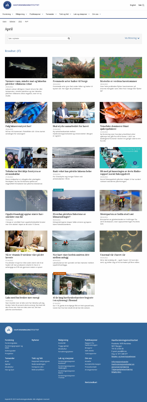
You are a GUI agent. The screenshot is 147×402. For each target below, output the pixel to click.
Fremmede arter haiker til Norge (70, 81)
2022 (20, 21)
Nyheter (12, 21)
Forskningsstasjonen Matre (66, 372)
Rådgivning (63, 340)
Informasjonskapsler (119, 361)
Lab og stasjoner (66, 358)
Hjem (4, 21)
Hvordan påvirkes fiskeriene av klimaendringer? (69, 215)
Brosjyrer (88, 348)
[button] (141, 5)
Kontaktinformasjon (93, 364)
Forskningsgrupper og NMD (14, 347)
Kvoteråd (61, 343)
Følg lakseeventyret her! (18, 126)
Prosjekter (9, 353)
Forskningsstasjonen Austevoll (66, 362)
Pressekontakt (91, 367)
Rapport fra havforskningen (91, 344)
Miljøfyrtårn (116, 372)
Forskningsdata (11, 343)
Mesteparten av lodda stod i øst (117, 214)
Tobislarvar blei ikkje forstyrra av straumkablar (23, 172)
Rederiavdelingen (38, 364)
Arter (7, 361)
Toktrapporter (90, 353)
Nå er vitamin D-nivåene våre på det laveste (24, 256)
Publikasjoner (91, 340)
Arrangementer (91, 370)
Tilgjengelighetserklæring (122, 369)
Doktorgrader (10, 351)
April (26, 21)
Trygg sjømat (63, 346)
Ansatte (88, 361)
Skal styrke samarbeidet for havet (71, 126)
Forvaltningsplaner (65, 351)
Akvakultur (62, 349)
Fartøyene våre (37, 367)
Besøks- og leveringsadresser (123, 356)
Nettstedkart (91, 382)
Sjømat (7, 364)
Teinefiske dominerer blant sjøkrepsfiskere (114, 127)
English (133, 5)
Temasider (10, 358)
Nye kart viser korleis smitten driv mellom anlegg (71, 256)
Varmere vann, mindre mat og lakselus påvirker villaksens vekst (25, 82)
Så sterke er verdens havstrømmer (118, 81)
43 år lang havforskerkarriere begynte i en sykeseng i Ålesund (73, 299)
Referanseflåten (38, 370)
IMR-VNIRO (89, 351)
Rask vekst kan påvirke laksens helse (72, 171)
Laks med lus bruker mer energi (22, 297)
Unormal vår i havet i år (112, 255)
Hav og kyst (9, 370)
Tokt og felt (37, 358)
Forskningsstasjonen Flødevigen (66, 367)
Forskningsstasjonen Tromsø (66, 376)
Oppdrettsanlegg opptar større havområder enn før (24, 215)
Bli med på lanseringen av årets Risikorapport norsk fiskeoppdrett (120, 172)
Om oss (88, 358)
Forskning (9, 340)
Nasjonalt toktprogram (41, 361)
